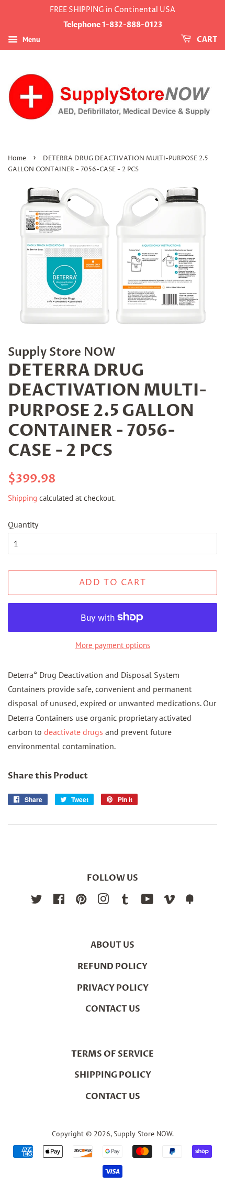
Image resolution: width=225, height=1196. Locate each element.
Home (17, 158)
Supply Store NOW (143, 1133)
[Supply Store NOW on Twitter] (36, 901)
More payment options (112, 645)
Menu (30, 39)
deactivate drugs (73, 732)
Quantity (23, 524)
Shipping (22, 498)
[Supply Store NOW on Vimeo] (169, 901)
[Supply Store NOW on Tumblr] (125, 901)
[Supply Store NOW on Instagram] (103, 901)
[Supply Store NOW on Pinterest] (81, 901)
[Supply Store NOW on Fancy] (190, 901)
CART (206, 40)
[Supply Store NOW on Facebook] (59, 901)
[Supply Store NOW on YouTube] (147, 901)
